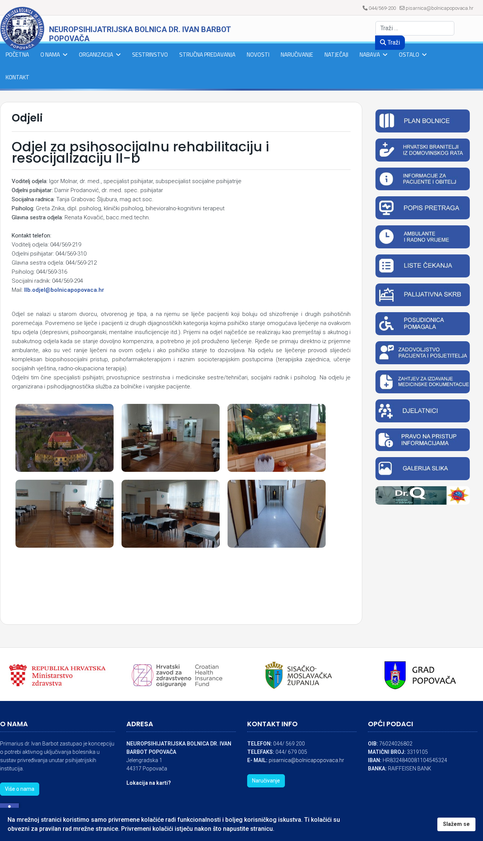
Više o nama (19, 789)
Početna (17, 54)
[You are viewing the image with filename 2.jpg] (277, 438)
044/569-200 (382, 8)
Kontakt (17, 77)
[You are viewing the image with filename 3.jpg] (64, 514)
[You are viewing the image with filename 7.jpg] (277, 514)
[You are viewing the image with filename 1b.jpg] (171, 438)
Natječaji (336, 54)
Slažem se (456, 824)
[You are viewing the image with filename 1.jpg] (64, 438)
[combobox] (414, 28)
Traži (393, 42)
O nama (50, 54)
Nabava (370, 54)
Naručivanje (297, 54)
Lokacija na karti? (148, 783)
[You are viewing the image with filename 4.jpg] (171, 514)
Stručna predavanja (207, 54)
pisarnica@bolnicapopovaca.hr (440, 8)
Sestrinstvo (150, 54)
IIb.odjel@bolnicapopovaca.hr (64, 289)
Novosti (258, 54)
